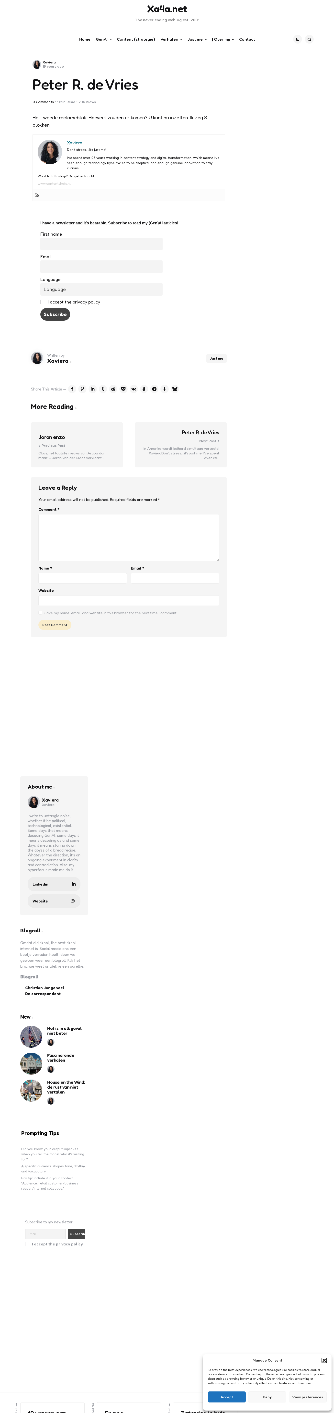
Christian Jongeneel (44, 987)
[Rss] (37, 195)
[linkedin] (93, 389)
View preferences (307, 1397)
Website (46, 590)
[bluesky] (175, 389)
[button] (324, 1360)
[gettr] (164, 389)
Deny (267, 1397)
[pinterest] (82, 389)
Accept (227, 1397)
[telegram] (154, 389)
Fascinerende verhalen (60, 1057)
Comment (48, 509)
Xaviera (49, 62)
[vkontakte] (134, 389)
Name (45, 568)
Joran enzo (51, 437)
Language (50, 279)
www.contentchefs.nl (54, 183)
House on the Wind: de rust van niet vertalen (66, 1087)
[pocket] (123, 389)
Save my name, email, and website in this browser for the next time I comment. (111, 612)
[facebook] (72, 389)
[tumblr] (103, 389)
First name (51, 234)
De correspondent (43, 993)
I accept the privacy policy (73, 302)
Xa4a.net (167, 8)
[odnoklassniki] (144, 389)
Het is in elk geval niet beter (64, 1030)
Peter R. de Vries (200, 432)
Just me (216, 358)
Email (46, 256)
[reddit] (113, 389)
